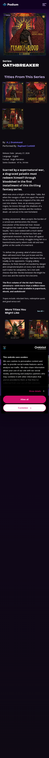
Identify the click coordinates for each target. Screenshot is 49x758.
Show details (35, 391)
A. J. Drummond (14, 142)
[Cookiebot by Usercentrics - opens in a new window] (35, 348)
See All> (40, 311)
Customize (23, 408)
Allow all (24, 399)
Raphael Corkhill (26, 146)
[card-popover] (13, 92)
